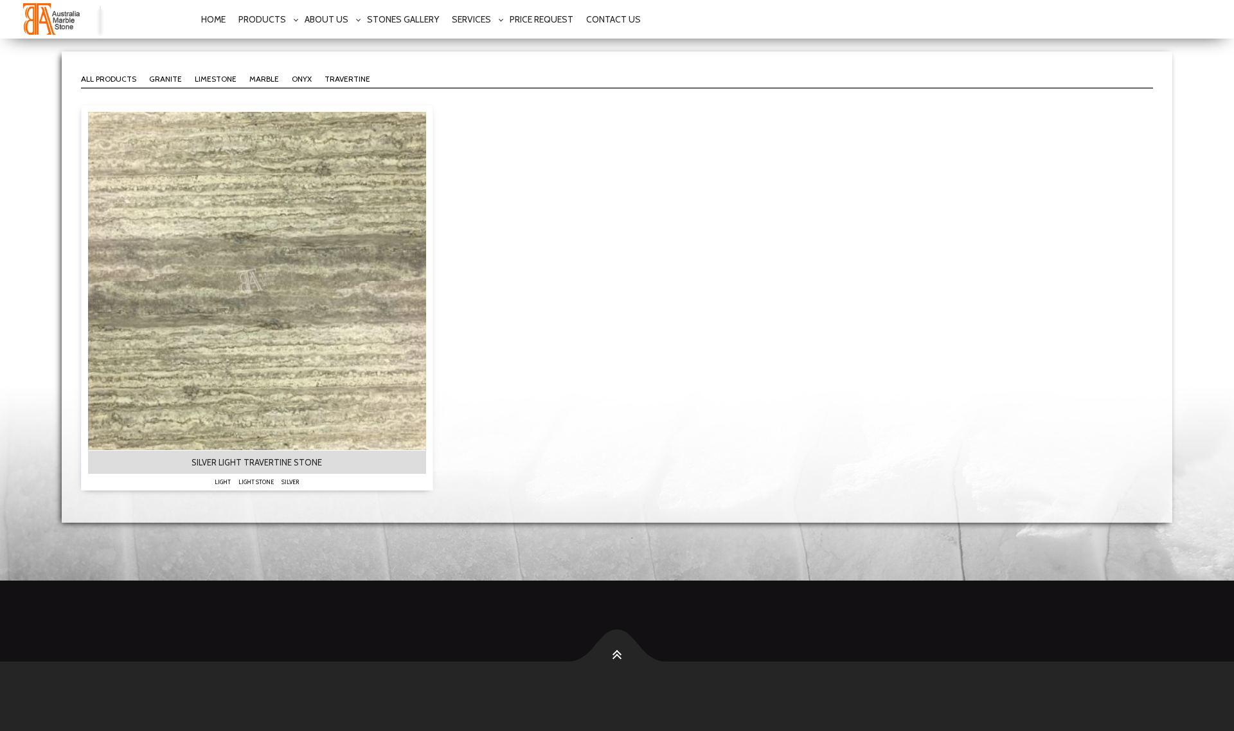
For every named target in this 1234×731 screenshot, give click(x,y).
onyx (302, 79)
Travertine (347, 79)
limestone (216, 79)
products (262, 19)
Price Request (541, 19)
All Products (108, 79)
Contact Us (613, 19)
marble (264, 79)
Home (213, 19)
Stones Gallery (403, 19)
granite (165, 79)
